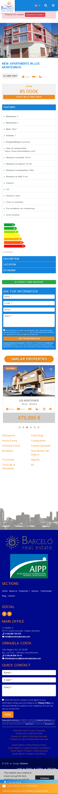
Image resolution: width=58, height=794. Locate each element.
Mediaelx (24, 763)
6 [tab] (38, 427)
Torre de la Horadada (8, 466)
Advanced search (35, 14)
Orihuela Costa (11, 445)
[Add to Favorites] (51, 369)
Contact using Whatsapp (29, 282)
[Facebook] (4, 614)
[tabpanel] (29, 394)
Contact (11, 596)
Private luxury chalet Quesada (29, 733)
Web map (51, 768)
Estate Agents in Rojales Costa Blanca (29, 753)
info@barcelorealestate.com (17, 636)
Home (5, 591)
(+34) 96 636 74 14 (13, 655)
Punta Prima (9, 440)
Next (54, 40)
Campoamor (38, 440)
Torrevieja (8, 459)
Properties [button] (23, 591)
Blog (4, 596)
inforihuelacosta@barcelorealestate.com (23, 658)
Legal (19, 768)
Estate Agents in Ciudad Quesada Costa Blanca (29, 748)
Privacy (29, 768)
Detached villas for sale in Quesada (29, 730)
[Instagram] (9, 614)
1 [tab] (20, 427)
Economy (10, 270)
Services (35, 591)
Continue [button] (44, 778)
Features (9, 107)
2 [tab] (23, 427)
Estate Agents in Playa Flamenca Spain (29, 745)
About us (13, 591)
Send (7, 714)
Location (10, 264)
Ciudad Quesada (40, 445)
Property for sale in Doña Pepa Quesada (29, 736)
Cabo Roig (37, 435)
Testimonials (46, 591)
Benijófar (7, 450)
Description (11, 259)
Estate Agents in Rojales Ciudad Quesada (29, 750)
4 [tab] (31, 427)
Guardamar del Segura (40, 452)
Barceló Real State (7, 6)
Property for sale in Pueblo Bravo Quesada (29, 739)
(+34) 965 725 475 (13, 633)
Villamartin (8, 435)
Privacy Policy (25, 332)
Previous (3, 40)
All (32, 464)
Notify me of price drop (29, 97)
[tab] (29, 107)
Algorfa (35, 459)
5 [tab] (35, 427)
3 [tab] (27, 427)
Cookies (39, 768)
